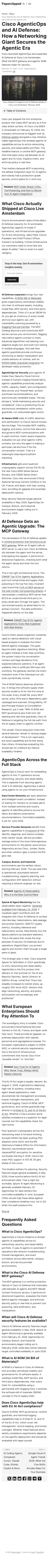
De (29, 3)
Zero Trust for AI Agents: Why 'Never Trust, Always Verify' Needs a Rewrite (22, 1070)
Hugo (33, 1552)
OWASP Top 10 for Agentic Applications (23, 576)
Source (5, 1211)
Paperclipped (11, 3)
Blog (11, 13)
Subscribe (11, 280)
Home (4, 13)
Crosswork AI (32, 830)
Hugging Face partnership (16, 327)
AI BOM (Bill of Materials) (28, 298)
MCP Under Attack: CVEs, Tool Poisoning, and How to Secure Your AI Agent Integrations (22, 190)
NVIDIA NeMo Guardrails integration (21, 363)
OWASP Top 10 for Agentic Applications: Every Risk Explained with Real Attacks (23, 624)
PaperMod (40, 1552)
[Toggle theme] (23, 3)
